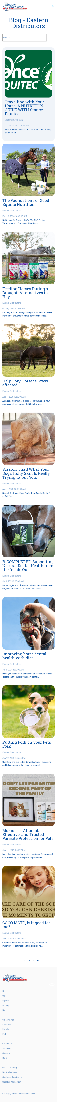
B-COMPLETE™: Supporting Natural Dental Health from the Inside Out (28, 565)
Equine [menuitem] (5, 1000)
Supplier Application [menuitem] (11, 1082)
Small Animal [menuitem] (8, 1020)
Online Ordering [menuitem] (9, 1067)
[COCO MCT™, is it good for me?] (28, 892)
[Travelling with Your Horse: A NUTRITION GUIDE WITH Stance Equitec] (28, 74)
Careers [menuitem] (6, 1053)
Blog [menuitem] (4, 1058)
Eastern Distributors (14, 120)
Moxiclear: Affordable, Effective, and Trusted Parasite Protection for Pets (27, 834)
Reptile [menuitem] (5, 1029)
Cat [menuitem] (3, 996)
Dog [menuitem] (4, 991)
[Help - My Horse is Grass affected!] (28, 350)
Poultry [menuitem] (5, 1005)
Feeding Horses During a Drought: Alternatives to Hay (25, 292)
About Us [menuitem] (6, 1048)
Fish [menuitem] (4, 1034)
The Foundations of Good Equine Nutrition (25, 202)
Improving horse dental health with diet (24, 655)
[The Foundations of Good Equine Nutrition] (28, 170)
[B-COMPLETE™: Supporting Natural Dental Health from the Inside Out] (28, 531)
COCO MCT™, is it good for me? (26, 924)
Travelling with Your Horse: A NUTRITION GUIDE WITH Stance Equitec (24, 107)
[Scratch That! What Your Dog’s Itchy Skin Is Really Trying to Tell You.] (28, 439)
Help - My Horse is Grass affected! (25, 382)
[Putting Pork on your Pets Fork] (28, 711)
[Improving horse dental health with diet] (28, 623)
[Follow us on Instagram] (50, 984)
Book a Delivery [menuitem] (9, 1072)
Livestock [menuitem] (7, 1024)
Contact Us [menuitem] (7, 1043)
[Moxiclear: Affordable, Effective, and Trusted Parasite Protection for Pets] (28, 800)
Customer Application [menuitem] (12, 1077)
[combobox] (24, 37)
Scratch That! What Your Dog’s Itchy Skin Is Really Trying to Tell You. (26, 473)
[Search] (51, 37)
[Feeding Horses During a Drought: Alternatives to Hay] (28, 258)
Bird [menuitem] (4, 1010)
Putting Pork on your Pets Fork (26, 744)
